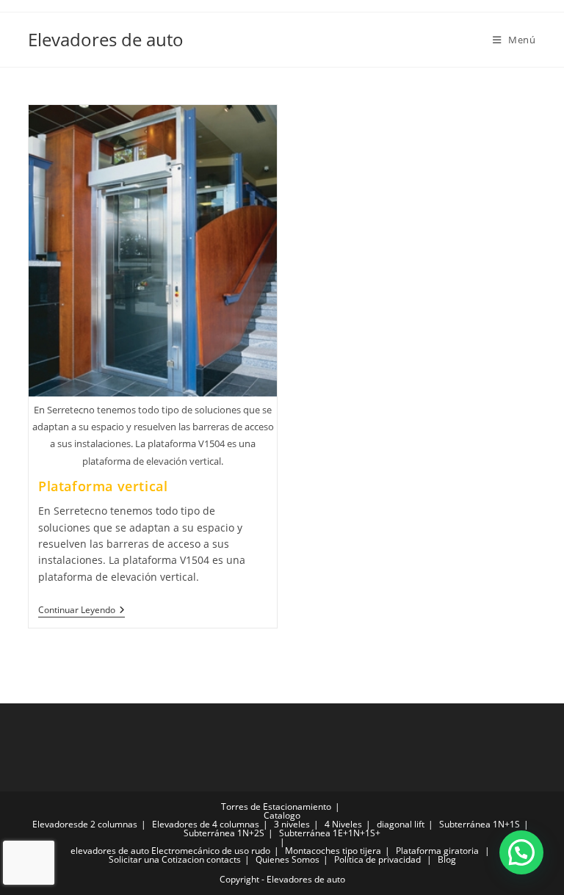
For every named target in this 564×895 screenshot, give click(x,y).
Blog (447, 859)
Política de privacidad (377, 859)
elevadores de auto (109, 850)
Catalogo (282, 815)
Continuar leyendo (81, 610)
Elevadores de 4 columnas (205, 824)
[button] (521, 852)
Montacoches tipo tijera (333, 850)
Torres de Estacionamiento (276, 806)
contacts (223, 859)
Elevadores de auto (106, 39)
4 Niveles (343, 824)
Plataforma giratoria (437, 850)
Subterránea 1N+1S (479, 824)
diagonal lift (400, 824)
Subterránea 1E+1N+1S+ (329, 833)
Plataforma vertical (102, 486)
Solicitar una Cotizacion (156, 859)
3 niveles (292, 824)
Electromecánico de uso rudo (210, 850)
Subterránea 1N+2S (224, 833)
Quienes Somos (287, 859)
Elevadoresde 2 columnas (84, 824)
